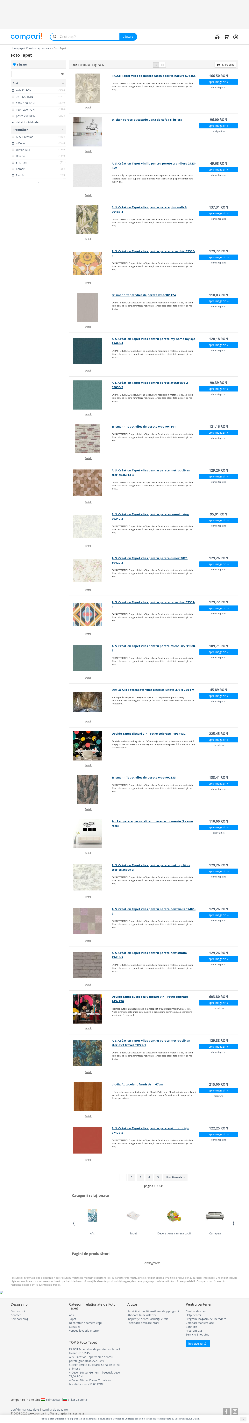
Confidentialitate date (25, 1409)
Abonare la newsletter (141, 1315)
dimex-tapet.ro (218, 87)
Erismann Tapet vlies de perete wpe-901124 (144, 295)
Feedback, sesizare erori (143, 1323)
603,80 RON (218, 996)
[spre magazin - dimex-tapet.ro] (90, 88)
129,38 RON (218, 1040)
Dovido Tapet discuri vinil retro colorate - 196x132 (149, 734)
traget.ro (218, 1095)
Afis (92, 1233)
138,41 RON (218, 777)
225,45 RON (218, 733)
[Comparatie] (217, 36)
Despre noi (18, 1311)
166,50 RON (218, 76)
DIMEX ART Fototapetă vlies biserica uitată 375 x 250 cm (153, 690)
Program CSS (194, 1330)
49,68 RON (218, 163)
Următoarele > (175, 1177)
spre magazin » (219, 82)
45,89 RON (218, 690)
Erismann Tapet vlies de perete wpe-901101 (144, 426)
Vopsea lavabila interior (84, 1330)
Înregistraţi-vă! (197, 1343)
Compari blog (19, 1319)
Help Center (193, 1315)
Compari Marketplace (200, 1323)
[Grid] (162, 65)
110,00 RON (218, 821)
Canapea (215, 1233)
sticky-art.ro (219, 131)
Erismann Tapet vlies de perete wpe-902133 (144, 777)
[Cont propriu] (235, 36)
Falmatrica (53, 1399)
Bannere (191, 1327)
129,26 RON (218, 470)
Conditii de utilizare (55, 1409)
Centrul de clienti (197, 1311)
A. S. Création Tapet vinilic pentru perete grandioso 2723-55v (91, 1359)
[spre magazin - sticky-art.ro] (90, 131)
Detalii (88, 107)
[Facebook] (226, 1410)
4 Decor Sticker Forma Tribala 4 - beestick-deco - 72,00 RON (90, 1382)
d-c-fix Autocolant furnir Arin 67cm (137, 1084)
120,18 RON (218, 339)
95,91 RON (218, 514)
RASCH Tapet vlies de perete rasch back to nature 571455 (154, 76)
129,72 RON (218, 251)
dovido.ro (219, 745)
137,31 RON (218, 207)
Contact (16, 1315)
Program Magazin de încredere (206, 1319)
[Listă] (156, 65)
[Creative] (152, 1263)
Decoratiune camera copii (174, 1233)
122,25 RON (218, 1128)
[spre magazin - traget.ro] (90, 1096)
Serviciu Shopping (197, 1334)
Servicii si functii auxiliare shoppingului (153, 1311)
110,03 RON (218, 295)
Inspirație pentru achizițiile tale (147, 1319)
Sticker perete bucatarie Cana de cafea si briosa (147, 120)
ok (62, 74)
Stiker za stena (77, 1399)
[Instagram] (234, 1410)
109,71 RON (218, 646)
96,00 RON (218, 119)
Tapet (133, 1233)
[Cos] (226, 36)
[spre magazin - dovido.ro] (90, 745)
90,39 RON (218, 382)
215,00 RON (218, 1084)
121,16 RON (218, 426)
